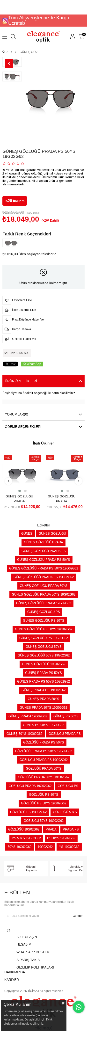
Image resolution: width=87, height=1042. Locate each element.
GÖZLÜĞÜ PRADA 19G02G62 (30, 786)
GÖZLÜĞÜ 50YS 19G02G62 (44, 821)
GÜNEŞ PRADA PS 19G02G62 (43, 690)
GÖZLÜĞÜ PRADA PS (65, 734)
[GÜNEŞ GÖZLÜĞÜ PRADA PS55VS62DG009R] (65, 473)
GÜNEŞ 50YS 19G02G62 (24, 734)
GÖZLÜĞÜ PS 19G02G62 (28, 812)
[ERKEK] (11, 52)
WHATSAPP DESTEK (32, 952)
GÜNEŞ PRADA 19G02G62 (27, 716)
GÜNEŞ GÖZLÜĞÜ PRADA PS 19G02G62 (44, 577)
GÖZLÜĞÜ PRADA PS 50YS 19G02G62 (43, 751)
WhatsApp (34, 364)
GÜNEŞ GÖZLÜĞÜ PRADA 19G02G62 (43, 603)
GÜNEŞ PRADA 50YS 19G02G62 (43, 707)
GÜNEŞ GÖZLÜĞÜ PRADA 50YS (43, 586)
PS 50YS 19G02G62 (26, 838)
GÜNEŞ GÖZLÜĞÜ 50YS (44, 647)
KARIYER (11, 980)
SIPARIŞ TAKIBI (28, 960)
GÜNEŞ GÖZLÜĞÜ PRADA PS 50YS (43, 559)
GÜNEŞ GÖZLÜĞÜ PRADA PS (44, 551)
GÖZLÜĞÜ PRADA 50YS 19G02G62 (43, 777)
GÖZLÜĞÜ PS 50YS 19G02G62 (43, 803)
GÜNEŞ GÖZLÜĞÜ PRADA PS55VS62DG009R (61, 499)
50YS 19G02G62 (19, 847)
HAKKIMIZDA (14, 972)
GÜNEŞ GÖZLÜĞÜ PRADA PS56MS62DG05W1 (19, 499)
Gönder (78, 916)
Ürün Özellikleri (21, 381)
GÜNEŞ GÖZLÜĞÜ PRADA (43, 542)
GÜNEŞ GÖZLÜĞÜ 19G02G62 (43, 664)
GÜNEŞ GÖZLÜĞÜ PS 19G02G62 (43, 638)
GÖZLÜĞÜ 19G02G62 (23, 829)
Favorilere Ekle (17, 484)
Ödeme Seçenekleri (23, 427)
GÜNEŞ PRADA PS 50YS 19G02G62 (43, 681)
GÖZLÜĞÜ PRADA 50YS (43, 768)
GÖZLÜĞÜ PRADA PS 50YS (43, 742)
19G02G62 (45, 847)
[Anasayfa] (7, 52)
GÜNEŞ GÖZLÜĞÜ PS (43, 612)
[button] (19, 490)
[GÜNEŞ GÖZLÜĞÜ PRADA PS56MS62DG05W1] (22, 473)
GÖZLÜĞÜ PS (68, 786)
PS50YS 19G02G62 (61, 838)
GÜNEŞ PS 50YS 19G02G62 (43, 725)
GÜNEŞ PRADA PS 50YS (43, 673)
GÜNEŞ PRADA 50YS (43, 699)
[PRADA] (15, 52)
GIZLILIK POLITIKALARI (35, 967)
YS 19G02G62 (69, 847)
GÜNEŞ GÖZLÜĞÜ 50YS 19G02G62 (44, 655)
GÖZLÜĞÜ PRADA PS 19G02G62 (44, 760)
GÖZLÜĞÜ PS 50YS (43, 794)
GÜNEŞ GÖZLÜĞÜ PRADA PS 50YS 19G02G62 (43, 568)
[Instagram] (8, 930)
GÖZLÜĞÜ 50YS (65, 812)
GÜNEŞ (26, 533)
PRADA (51, 829)
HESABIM (23, 944)
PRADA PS (71, 829)
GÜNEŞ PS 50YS (66, 716)
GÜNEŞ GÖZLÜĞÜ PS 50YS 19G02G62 (43, 629)
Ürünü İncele (28, 484)
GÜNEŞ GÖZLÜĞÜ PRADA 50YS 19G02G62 (43, 594)
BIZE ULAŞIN (26, 937)
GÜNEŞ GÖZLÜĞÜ (52, 533)
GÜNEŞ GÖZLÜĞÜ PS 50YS (43, 620)
